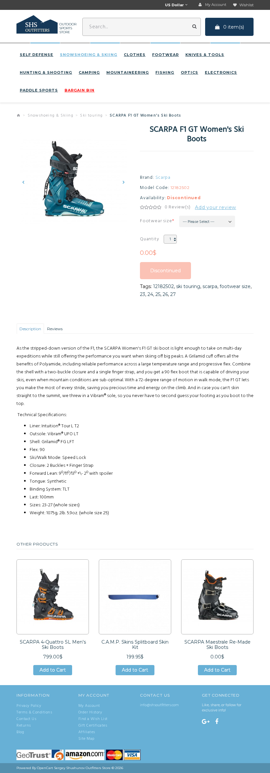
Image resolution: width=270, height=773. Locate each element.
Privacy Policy (28, 705)
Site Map (86, 738)
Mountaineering (127, 72)
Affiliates (86, 732)
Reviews (55, 328)
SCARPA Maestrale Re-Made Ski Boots (217, 644)
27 (173, 294)
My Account (89, 705)
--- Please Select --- (198, 222)
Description (30, 328)
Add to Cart (53, 671)
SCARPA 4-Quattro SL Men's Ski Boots (53, 644)
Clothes (135, 54)
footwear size (235, 286)
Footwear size (156, 221)
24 (150, 294)
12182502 (163, 286)
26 (165, 294)
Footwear (165, 54)
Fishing (164, 72)
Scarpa (163, 177)
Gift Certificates (92, 725)
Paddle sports (39, 90)
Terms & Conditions (34, 712)
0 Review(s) (178, 207)
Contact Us (26, 719)
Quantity (149, 239)
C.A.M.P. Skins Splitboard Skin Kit (135, 644)
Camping (89, 72)
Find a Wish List (93, 719)
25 (157, 294)
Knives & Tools (204, 54)
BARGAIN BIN (79, 90)
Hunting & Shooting (46, 72)
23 (142, 294)
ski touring (188, 286)
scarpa (209, 286)
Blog (20, 732)
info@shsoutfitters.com (159, 705)
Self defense (36, 54)
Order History (90, 712)
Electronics (221, 72)
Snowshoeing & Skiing (88, 54)
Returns (23, 725)
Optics (189, 72)
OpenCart (45, 768)
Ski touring (91, 115)
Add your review (215, 207)
